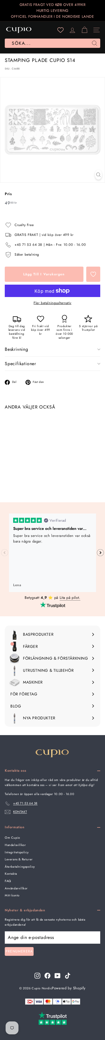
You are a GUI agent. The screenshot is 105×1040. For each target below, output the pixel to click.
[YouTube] (57, 976)
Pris (8, 194)
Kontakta (11, 873)
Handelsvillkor (15, 845)
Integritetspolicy (17, 852)
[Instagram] (37, 976)
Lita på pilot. (70, 597)
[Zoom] (98, 175)
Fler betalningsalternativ (52, 302)
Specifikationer (20, 363)
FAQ (8, 881)
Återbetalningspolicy (20, 866)
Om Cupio (12, 837)
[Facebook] (47, 976)
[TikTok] (68, 976)
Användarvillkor (16, 888)
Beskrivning (16, 349)
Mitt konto (12, 895)
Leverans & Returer (19, 859)
